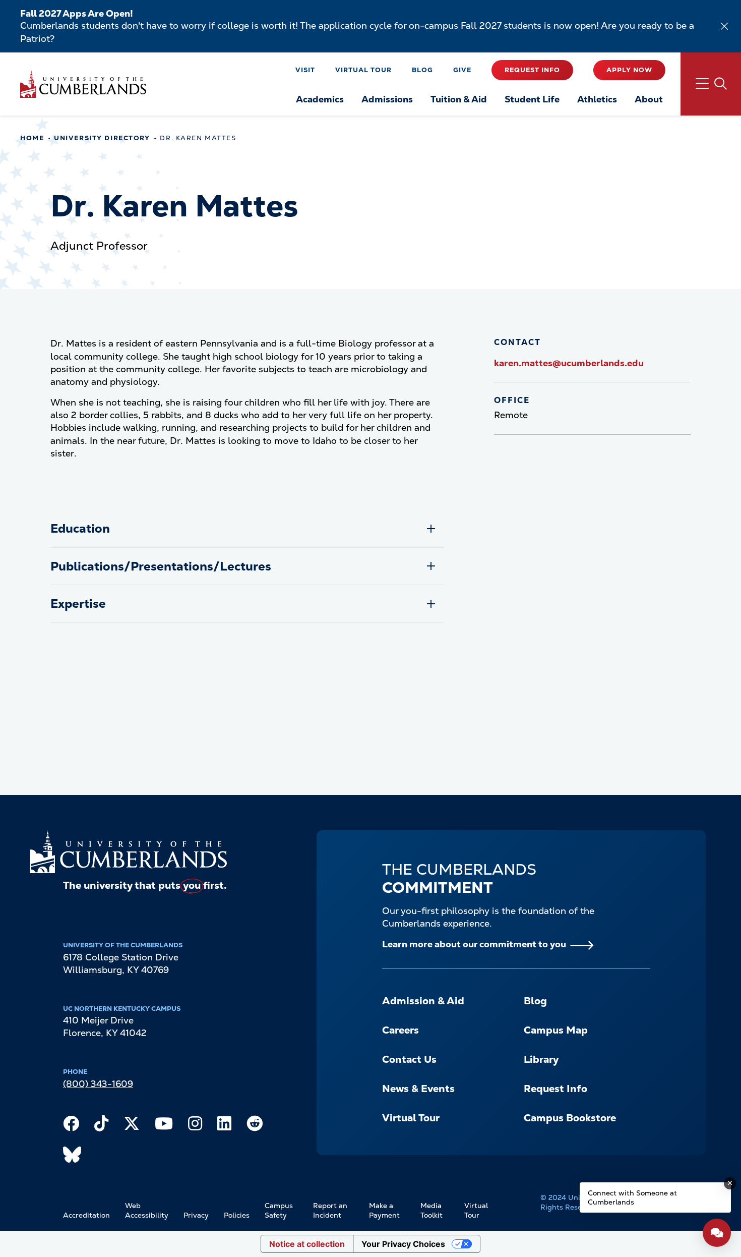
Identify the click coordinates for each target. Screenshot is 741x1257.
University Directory (102, 138)
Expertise (78, 603)
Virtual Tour (363, 70)
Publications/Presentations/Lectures (160, 566)
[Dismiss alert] (724, 26)
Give (462, 70)
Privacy (196, 1215)
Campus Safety (279, 1210)
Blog (422, 70)
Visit (305, 70)
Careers (400, 1030)
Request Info (532, 70)
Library (541, 1059)
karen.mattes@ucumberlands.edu (569, 363)
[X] (132, 1126)
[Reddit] (254, 1126)
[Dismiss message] (730, 1183)
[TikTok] (101, 1126)
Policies (237, 1215)
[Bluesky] (72, 1157)
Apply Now (629, 70)
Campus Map (556, 1030)
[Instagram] (195, 1126)
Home (32, 138)
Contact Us (409, 1059)
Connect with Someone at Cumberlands (632, 1197)
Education (80, 528)
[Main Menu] (711, 84)
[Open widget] (717, 1233)
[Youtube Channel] (164, 1126)
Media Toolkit (431, 1210)
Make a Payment (384, 1210)
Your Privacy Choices (403, 1244)
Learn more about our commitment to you (474, 944)
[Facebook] (71, 1126)
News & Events (418, 1088)
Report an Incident (330, 1210)
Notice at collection (307, 1244)
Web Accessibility (146, 1210)
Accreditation (86, 1215)
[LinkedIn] (224, 1126)
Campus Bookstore (570, 1117)
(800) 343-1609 (98, 1084)
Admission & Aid (423, 1000)
